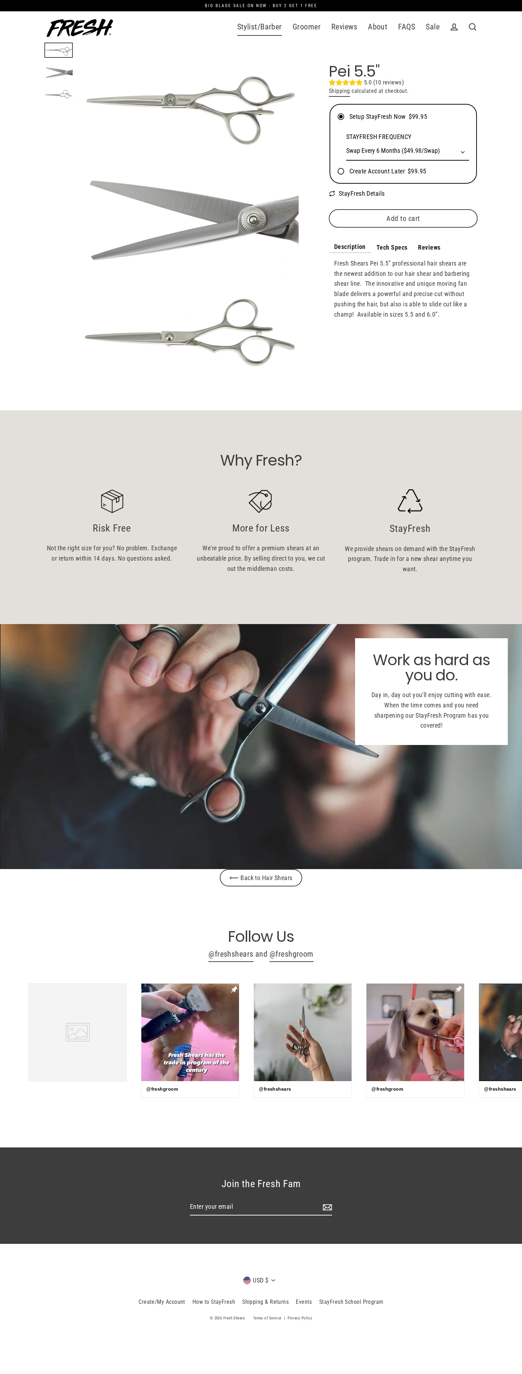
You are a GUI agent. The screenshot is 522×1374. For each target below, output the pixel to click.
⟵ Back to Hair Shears (260, 877)
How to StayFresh (213, 1301)
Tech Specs (392, 247)
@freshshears (230, 954)
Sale (433, 26)
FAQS (406, 26)
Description (350, 246)
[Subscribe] (326, 1207)
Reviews (344, 26)
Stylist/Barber (259, 26)
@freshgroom (292, 954)
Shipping (339, 91)
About (377, 26)
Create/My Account (161, 1301)
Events (304, 1301)
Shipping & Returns (265, 1301)
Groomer (307, 26)
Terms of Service (267, 1318)
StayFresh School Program (351, 1301)
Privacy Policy (300, 1318)
